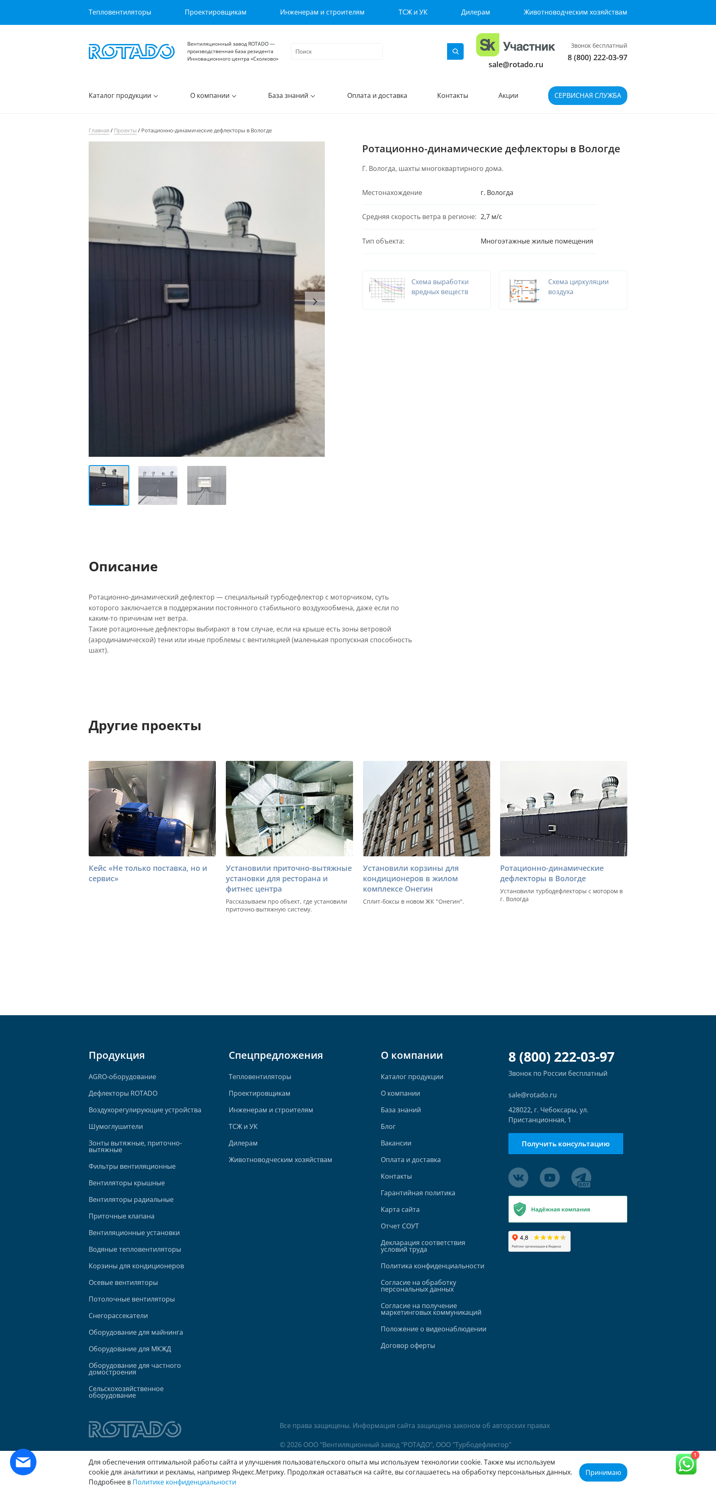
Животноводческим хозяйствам (575, 12)
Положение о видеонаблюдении (433, 1329)
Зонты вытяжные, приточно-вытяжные (135, 1146)
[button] (315, 302)
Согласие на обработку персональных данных (418, 1285)
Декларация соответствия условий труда (423, 1246)
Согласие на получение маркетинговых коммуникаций (431, 1309)
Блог (388, 1126)
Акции (508, 95)
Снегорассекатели (118, 1315)
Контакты (452, 95)
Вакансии (396, 1143)
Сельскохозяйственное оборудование (126, 1392)
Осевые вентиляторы (123, 1282)
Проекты (125, 130)
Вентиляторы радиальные (131, 1199)
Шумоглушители (116, 1126)
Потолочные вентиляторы (132, 1299)
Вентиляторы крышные (127, 1183)
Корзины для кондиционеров (136, 1265)
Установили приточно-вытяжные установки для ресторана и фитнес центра (289, 878)
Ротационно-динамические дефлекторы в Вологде (552, 873)
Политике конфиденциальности (184, 1482)
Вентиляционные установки (134, 1232)
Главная (99, 130)
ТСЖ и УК (413, 12)
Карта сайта (400, 1209)
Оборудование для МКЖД (130, 1348)
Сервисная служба (587, 95)
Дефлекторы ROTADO (123, 1093)
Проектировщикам (216, 12)
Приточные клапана (122, 1216)
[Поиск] (455, 51)
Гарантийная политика (418, 1192)
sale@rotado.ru (516, 64)
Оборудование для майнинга (136, 1332)
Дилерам (475, 12)
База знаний (288, 95)
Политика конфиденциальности (432, 1265)
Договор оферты (408, 1345)
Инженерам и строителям (322, 12)
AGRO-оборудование (122, 1076)
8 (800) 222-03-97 (597, 57)
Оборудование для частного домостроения (135, 1368)
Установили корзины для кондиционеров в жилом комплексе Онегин (411, 878)
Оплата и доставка (377, 95)
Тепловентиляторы (120, 12)
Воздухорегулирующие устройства (145, 1109)
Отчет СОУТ (400, 1226)
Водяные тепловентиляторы (135, 1249)
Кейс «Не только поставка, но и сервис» (148, 873)
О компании (210, 95)
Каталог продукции (120, 95)
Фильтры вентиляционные (132, 1166)
